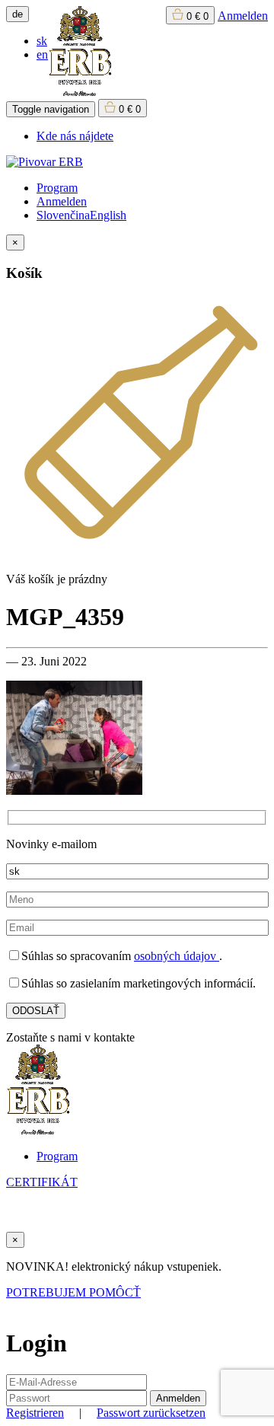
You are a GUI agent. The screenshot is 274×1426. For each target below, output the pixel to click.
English (108, 215)
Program (57, 187)
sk (42, 40)
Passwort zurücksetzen (151, 1412)
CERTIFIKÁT (42, 1182)
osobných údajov (176, 955)
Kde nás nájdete (75, 135)
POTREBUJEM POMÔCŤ (73, 1292)
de (17, 14)
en (42, 54)
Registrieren (35, 1412)
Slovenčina (63, 215)
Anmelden (243, 15)
